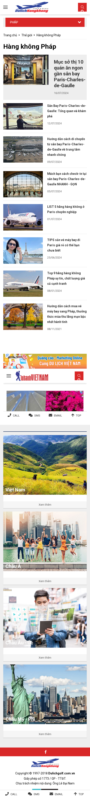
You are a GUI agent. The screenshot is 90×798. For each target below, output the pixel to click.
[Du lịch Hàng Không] (31, 7)
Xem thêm (45, 504)
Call (13, 794)
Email (59, 794)
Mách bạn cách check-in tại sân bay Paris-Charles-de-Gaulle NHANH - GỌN (67, 179)
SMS (37, 794)
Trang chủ (10, 35)
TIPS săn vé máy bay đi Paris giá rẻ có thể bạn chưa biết (63, 245)
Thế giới (26, 35)
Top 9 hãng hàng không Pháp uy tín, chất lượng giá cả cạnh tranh (66, 278)
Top (81, 794)
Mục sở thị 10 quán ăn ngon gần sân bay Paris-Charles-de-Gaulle (69, 73)
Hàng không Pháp (48, 35)
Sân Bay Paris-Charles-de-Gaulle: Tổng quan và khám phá (66, 111)
